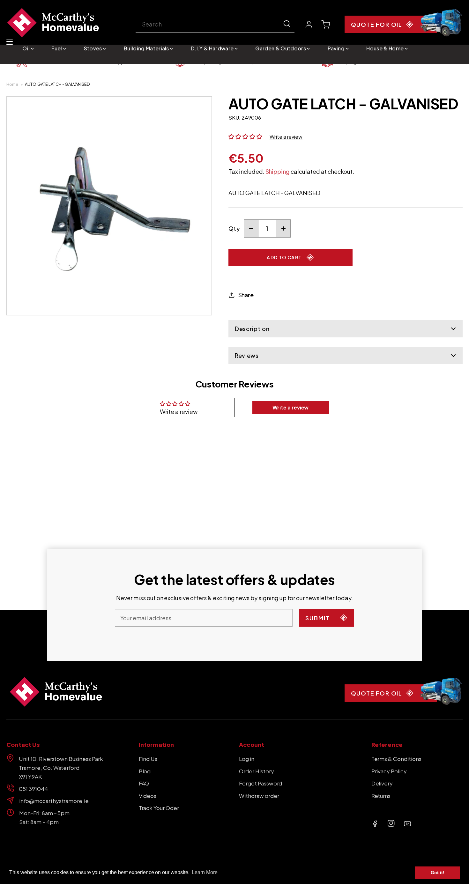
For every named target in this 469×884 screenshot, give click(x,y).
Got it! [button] (437, 872)
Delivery (382, 783)
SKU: (234, 117)
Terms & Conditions (396, 758)
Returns (381, 795)
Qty (234, 228)
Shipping (277, 171)
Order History (256, 771)
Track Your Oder (159, 807)
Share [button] (246, 294)
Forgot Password (260, 783)
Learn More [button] (205, 872)
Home (12, 84)
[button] (28, 48)
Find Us (148, 758)
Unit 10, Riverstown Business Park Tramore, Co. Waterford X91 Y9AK (61, 767)
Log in (246, 758)
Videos (148, 795)
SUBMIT (317, 618)
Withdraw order (259, 795)
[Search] (286, 23)
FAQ (144, 783)
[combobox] (215, 24)
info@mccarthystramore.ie (54, 800)
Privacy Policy (389, 771)
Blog (145, 771)
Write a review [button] (290, 407)
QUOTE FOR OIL (376, 24)
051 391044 (33, 788)
